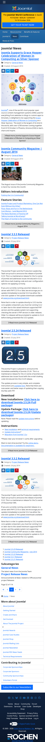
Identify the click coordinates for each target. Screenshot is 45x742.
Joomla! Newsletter (10, 648)
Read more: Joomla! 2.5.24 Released (23, 450)
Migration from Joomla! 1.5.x (16, 434)
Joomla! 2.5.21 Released (14, 559)
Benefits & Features (32, 32)
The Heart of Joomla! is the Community (16, 219)
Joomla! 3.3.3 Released (15, 234)
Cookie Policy (12, 716)
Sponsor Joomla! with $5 (28, 716)
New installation (11, 429)
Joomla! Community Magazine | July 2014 (21, 552)
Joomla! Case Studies (11, 635)
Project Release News (20, 238)
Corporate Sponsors (11, 671)
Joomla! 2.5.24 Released (16, 330)
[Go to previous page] (7, 590)
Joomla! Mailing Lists (11, 643)
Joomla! (4, 110)
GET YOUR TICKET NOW (22, 24)
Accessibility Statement (16, 713)
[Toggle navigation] (4, 2)
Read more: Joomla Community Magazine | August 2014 (23, 225)
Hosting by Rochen (22, 741)
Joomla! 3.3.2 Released (15, 458)
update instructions (26, 418)
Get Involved (8, 619)
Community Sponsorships (13, 676)
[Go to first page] (3, 590)
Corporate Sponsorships (12, 667)
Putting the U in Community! (12, 195)
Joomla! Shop (8, 639)
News (15, 36)
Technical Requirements (12, 656)
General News (17, 62)
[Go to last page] (19, 590)
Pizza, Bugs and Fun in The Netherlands (16, 208)
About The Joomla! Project (13, 623)
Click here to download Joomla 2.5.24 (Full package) (20, 402)
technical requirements (30, 429)
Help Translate (12, 718)
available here (19, 386)
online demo (33, 443)
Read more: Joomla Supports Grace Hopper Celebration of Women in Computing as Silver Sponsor (22, 138)
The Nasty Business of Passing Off (14, 214)
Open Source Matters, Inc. (24, 728)
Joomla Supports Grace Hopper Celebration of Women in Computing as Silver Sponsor (21, 56)
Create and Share (10, 615)
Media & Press (8, 41)
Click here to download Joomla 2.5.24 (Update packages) (21, 412)
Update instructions (12, 432)
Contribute (24, 36)
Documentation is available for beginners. (17, 445)
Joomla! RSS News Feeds (12, 652)
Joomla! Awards (9, 630)
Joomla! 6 (6, 36)
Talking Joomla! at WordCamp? (13, 216)
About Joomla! (15, 32)
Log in (36, 718)
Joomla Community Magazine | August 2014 (21, 150)
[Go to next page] (15, 590)
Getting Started (9, 610)
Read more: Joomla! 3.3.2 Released (23, 542)
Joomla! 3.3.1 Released (13, 557)
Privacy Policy (32, 713)
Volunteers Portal (10, 680)
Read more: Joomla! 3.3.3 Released (23, 322)
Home (5, 32)
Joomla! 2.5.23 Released (14, 549)
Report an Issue (26, 718)
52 (11, 589)
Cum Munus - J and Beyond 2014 (14, 211)
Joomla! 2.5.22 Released (14, 554)
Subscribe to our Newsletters (17, 687)
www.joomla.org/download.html (16, 298)
